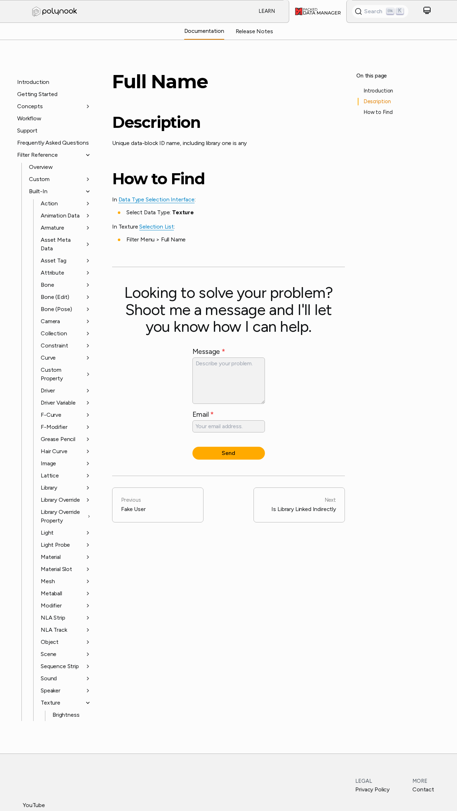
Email (203, 414)
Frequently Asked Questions (53, 142)
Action (49, 203)
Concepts (30, 106)
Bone (47, 284)
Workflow (29, 118)
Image (48, 463)
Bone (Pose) (56, 309)
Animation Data (60, 215)
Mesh (48, 581)
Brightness (65, 714)
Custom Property (52, 374)
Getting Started (37, 94)
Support (27, 130)
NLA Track (54, 629)
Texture (50, 702)
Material (51, 557)
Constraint (54, 345)
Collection (54, 333)
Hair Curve (54, 451)
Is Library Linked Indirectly (303, 504)
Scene (48, 654)
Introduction (33, 82)
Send (228, 453)
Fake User (133, 504)
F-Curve (51, 414)
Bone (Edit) (55, 297)
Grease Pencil (58, 439)
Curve (48, 357)
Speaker (50, 690)
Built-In (38, 191)
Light (47, 532)
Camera (50, 321)
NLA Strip (53, 617)
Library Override (60, 499)
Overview (41, 167)
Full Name (160, 81)
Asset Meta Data (55, 244)
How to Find (158, 178)
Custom (39, 179)
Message (208, 351)
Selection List (156, 226)
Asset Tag (53, 260)
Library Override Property (60, 516)
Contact (423, 789)
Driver (48, 390)
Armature (52, 227)
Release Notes (254, 31)
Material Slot (56, 569)
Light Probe (55, 544)
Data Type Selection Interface (157, 199)
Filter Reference (37, 154)
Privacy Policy (372, 789)
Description (156, 122)
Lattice (50, 475)
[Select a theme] (427, 11)
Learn (266, 11)
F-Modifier (54, 427)
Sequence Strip (60, 666)
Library (49, 487)
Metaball (51, 593)
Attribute (52, 272)
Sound (49, 678)
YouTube (34, 805)
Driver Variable (58, 402)
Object (50, 642)
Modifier (51, 605)
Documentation (204, 30)
